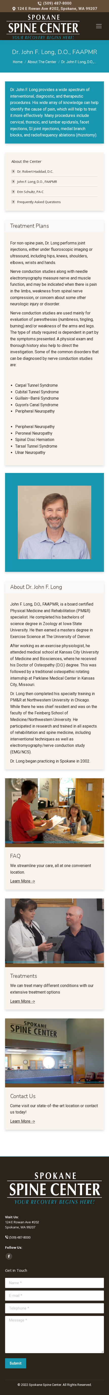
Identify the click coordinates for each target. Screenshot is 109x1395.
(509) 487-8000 (57, 3)
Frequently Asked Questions (39, 202)
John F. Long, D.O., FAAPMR (37, 181)
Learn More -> (22, 881)
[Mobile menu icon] (99, 26)
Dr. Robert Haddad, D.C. (35, 171)
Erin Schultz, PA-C (30, 191)
